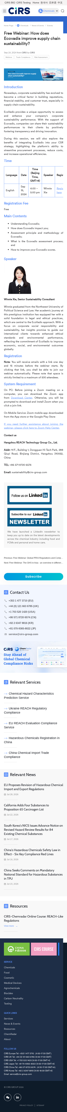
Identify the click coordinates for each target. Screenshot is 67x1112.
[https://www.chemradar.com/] (33, 657)
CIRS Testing (23, 2)
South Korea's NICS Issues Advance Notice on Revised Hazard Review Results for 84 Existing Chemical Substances (33, 830)
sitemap (40, 1105)
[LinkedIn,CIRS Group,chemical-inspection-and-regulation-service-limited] (17, 1097)
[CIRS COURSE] (44, 949)
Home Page (8, 25)
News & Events (38, 25)
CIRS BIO (10, 2)
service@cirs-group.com (23, 634)
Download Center (21, 397)
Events (50, 25)
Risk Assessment (41, 57)
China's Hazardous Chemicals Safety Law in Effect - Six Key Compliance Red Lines (32, 852)
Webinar (8, 57)
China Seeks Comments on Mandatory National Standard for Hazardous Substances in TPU (33, 874)
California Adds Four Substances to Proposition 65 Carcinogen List (26, 807)
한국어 (44, 2)
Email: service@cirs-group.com (18, 1074)
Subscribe (33, 576)
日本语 (52, 2)
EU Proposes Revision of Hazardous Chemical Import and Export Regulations (33, 787)
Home (36, 2)
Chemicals (24, 25)
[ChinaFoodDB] (17, 949)
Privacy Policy (26, 1105)
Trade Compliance (23, 57)
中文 (60, 2)
